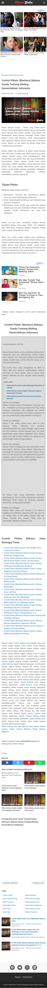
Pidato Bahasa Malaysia (33, 905)
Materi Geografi (8, 902)
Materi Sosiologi (30, 895)
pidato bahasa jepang (29, 716)
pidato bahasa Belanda (20, 729)
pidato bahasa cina (9, 726)
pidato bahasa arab (16, 706)
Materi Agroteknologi (10, 898)
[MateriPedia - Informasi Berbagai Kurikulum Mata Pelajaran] (23, 3)
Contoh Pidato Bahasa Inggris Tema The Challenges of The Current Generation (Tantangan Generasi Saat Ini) (25, 932)
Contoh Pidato (8, 895)
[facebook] (7, 763)
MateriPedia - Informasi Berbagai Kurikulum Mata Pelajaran (26, 985)
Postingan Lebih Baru (10, 883)
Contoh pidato (19, 643)
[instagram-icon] (27, 967)
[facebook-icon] (12, 967)
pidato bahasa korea (10, 721)
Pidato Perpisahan (31, 912)
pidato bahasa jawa (25, 680)
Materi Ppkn (7, 909)
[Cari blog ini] (44, 3)
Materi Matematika (9, 905)
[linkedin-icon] (34, 967)
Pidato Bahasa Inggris (32, 898)
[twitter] (18, 763)
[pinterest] (29, 763)
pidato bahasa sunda (29, 685)
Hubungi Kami (27, 977)
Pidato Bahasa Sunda (32, 909)
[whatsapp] (39, 763)
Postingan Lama (38, 883)
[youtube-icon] (19, 967)
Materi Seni (6, 912)
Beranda (18, 977)
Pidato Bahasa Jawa (32, 902)
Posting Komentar (22, 93)
